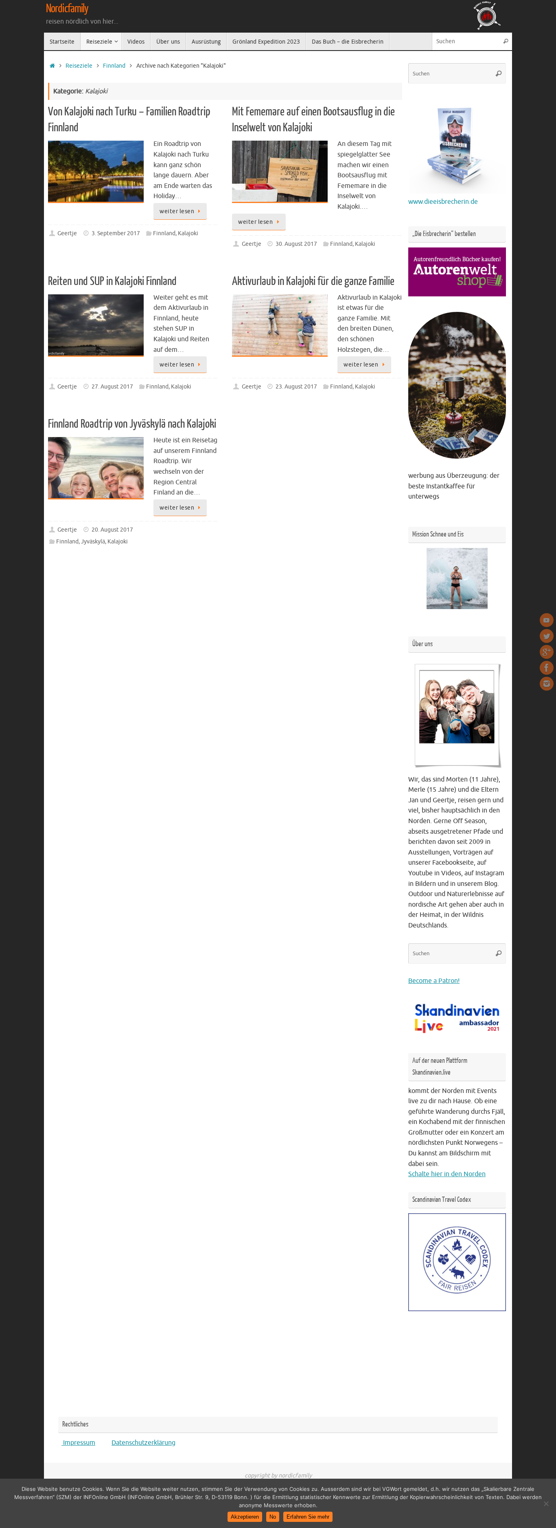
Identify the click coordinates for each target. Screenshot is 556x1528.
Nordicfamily (67, 8)
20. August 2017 (112, 529)
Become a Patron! (434, 981)
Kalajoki (188, 233)
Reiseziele (79, 65)
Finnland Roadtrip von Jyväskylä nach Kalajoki (132, 424)
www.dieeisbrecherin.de (443, 202)
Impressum (78, 1443)
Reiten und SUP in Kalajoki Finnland (112, 281)
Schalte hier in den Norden (447, 1174)
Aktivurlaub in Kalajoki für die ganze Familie (313, 281)
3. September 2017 (116, 233)
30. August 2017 (296, 243)
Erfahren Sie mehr (308, 1517)
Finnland (114, 65)
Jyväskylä (93, 541)
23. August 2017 (296, 386)
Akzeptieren (245, 1517)
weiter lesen (177, 211)
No (272, 1517)
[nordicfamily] (547, 620)
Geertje (67, 233)
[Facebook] (547, 668)
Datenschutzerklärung (143, 1443)
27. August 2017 (112, 386)
